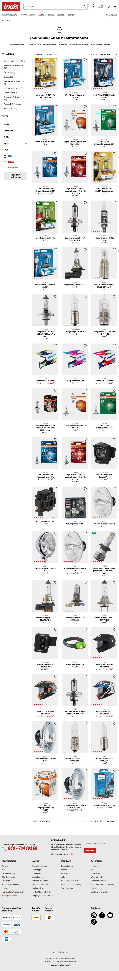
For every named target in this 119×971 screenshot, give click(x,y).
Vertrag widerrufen (9, 896)
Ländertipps (36, 873)
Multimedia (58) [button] (10, 93)
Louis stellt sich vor (69, 866)
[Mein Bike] (100, 6)
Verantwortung (67, 888)
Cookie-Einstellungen (99, 892)
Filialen (64, 870)
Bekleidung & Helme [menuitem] (9, 15)
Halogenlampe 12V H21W (75, 332)
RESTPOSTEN (13, 167)
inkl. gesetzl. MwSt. (58, 958)
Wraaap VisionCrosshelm (45, 381)
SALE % (11, 162)
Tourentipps (36, 870)
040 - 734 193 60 (22, 848)
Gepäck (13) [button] (9, 77)
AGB (93, 870)
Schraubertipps (37, 877)
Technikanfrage (8, 873)
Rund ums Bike (37, 888)
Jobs (63, 877)
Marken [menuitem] (51, 15)
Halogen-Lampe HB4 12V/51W (75, 285)
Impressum (95, 866)
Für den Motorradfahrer (41, 892)
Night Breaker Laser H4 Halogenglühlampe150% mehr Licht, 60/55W (75, 191)
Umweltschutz (97, 888)
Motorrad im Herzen (39, 881)
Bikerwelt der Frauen (39, 866)
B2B (3, 870)
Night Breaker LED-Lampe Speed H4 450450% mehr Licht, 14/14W (45, 428)
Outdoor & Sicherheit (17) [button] (14, 88)
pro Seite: (49, 54)
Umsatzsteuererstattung (71, 884)
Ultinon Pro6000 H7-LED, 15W (104, 805)
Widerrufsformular (98, 881)
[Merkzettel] (108, 6)
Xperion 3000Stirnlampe (75, 664)
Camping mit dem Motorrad (42, 896)
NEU (10, 156)
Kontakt (5, 866)
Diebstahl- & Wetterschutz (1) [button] (14, 82)
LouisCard (6, 888)
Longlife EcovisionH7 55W (45, 238)
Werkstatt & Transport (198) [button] (15, 104)
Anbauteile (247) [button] (10, 108)
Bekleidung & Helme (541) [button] (14, 61)
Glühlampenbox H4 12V (74, 524)
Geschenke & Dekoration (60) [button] (14, 98)
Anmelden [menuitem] (113, 15)
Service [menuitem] (71, 15)
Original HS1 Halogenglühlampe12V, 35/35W (45, 807)
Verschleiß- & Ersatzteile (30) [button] (13, 67)
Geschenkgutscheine (10, 884)
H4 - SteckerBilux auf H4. (45, 521)
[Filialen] (93, 6)
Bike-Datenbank (8, 877)
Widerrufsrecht (97, 877)
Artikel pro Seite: (39, 821)
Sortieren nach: (93, 54)
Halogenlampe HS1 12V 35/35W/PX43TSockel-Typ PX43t (45, 334)
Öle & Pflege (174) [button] (11, 72)
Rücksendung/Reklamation (13, 892)
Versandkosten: (47, 961)
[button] (84, 6)
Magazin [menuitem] (60, 15)
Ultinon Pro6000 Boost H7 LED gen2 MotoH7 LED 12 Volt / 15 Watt (104, 571)
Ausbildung (66, 873)
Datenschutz (96, 873)
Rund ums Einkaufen (69, 881)
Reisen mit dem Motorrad (41, 884)
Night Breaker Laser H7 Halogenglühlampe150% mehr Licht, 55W (75, 477)
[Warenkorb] (115, 6)
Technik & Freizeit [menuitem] (28, 15)
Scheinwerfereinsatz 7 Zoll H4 (104, 524)
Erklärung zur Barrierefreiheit (102, 884)
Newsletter (6, 881)
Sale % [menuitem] (41, 15)
